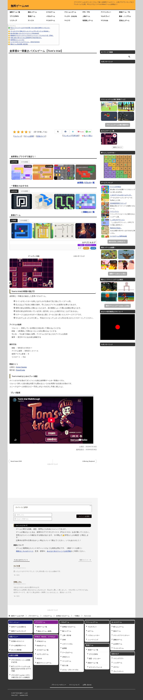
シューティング (93, 639)
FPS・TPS (86, 12)
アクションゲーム (70, 12)
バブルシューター (94, 635)
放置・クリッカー (95, 658)
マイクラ (67, 20)
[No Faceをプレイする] (63, 201)
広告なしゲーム (124, 20)
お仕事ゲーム (117, 644)
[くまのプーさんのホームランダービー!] (105, 198)
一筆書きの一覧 (88, 212)
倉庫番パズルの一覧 (86, 183)
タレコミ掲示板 (16, 650)
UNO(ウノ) (66, 657)
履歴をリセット (117, 147)
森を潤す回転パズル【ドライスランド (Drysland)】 (24, 33)
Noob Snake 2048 (16, 461)
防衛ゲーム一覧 (93, 663)
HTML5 (86, 248)
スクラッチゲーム (42, 654)
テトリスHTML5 (115, 187)
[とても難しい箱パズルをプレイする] (21, 230)
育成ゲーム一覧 (93, 650)
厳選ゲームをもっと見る (118, 274)
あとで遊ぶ (88, 136)
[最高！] (30, 132)
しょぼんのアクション (117, 220)
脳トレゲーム (66, 631)
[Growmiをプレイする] (21, 172)
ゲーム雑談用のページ (18, 645)
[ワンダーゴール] (109, 106)
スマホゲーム (50, 12)
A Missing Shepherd (88, 461)
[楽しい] (26, 132)
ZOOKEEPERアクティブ (118, 203)
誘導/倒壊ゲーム (90, 245)
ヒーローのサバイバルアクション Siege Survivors (25, 42)
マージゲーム (66, 661)
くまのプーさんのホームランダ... (121, 195)
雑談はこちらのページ (24, 551)
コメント (17, 136)
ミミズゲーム (117, 663)
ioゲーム (90, 631)
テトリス (31, 20)
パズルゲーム (50, 16)
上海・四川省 (66, 635)
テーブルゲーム (67, 652)
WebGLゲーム (41, 645)
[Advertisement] (97, 34)
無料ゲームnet (20, 5)
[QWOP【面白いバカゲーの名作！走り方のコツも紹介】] (126, 296)
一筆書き (81, 245)
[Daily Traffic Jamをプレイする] (63, 172)
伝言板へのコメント (17, 641)
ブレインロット (118, 671)
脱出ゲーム (117, 631)
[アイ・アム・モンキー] (126, 106)
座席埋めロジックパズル (17, 40)
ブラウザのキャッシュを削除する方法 (20, 661)
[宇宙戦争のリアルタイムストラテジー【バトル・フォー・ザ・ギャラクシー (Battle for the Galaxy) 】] (109, 254)
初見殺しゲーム (88, 20)
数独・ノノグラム (125, 16)
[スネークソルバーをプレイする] (42, 172)
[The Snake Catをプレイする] (21, 201)
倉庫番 (93, 248)
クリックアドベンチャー (121, 635)
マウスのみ (104, 20)
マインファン (114, 211)
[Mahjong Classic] (105, 230)
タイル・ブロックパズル (70, 670)
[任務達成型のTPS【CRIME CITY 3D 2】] (126, 264)
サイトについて (74, 685)
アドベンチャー (106, 12)
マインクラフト (118, 658)
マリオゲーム (50, 20)
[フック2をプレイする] (63, 230)
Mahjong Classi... (116, 228)
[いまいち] (18, 132)
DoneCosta (20, 370)
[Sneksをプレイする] (85, 172)
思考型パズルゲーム (68, 627)
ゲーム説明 (29, 136)
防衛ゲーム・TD (124, 12)
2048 (64, 639)
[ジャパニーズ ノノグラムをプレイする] (42, 230)
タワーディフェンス (95, 667)
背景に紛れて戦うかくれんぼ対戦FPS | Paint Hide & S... (26, 37)
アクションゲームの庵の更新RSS (118, 125)
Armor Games (21, 367)
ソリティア (13, 20)
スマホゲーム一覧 (42, 650)
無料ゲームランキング (18, 631)
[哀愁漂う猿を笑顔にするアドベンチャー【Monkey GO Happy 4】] (109, 286)
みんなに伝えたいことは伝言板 (59, 551)
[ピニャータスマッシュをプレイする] (85, 230)
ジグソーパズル (67, 644)
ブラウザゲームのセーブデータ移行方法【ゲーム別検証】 (20, 676)
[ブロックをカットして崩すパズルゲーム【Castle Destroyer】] (126, 286)
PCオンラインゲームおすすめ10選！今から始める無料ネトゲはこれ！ (30, 27)
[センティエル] (126, 116)
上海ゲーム (86, 16)
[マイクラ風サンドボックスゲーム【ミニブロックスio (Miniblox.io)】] (126, 254)
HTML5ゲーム (41, 641)
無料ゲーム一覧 (15, 12)
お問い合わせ (87, 685)
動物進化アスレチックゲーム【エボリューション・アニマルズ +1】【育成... (31, 35)
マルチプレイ (105, 16)
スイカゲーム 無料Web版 (118, 236)
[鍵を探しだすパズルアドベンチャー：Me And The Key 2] (109, 296)
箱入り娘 (65, 665)
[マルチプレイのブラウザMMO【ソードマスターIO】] (109, 264)
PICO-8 (39, 658)
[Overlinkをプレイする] (42, 201)
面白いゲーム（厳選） (45, 631)
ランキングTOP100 (70, 136)
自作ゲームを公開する (18, 627)
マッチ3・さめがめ (70, 16)
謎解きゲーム (117, 639)
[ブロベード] (109, 116)
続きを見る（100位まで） (117, 241)
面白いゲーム (32, 12)
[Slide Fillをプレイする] (85, 201)
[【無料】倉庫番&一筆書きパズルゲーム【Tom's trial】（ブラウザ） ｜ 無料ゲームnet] (109, 139)
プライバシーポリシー (59, 685)
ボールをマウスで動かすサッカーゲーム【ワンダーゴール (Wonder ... (30, 31)
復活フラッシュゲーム (44, 663)
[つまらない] (14, 132)
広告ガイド (41, 136)
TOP (17, 616)
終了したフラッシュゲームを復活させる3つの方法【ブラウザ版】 (21, 669)
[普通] (22, 132)
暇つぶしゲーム (118, 627)
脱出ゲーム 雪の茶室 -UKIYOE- (19, 44)
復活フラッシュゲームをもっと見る (117, 306)
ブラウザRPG (14, 16)
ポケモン (116, 667)
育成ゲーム (31, 16)
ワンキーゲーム (118, 648)
